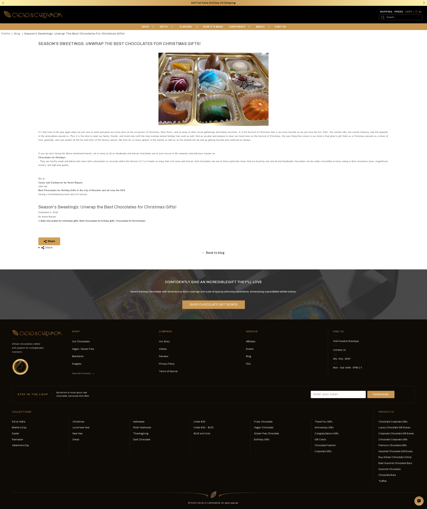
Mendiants (78, 356)
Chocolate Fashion (325, 445)
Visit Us (280, 27)
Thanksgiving (140, 433)
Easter (15, 433)
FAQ (248, 364)
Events (250, 349)
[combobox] (400, 17)
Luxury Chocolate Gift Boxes (394, 427)
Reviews (163, 356)
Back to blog (215, 252)
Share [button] (49, 247)
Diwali (76, 439)
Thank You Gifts (323, 421)
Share (51, 241)
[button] (424, 3)
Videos (163, 349)
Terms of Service (168, 371)
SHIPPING (386, 12)
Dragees (76, 364)
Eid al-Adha (18, 421)
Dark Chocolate (141, 439)
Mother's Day (19, 427)
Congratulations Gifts (327, 433)
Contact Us (339, 350)
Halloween (139, 421)
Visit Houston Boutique (346, 341)
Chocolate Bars (387, 475)
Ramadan (17, 439)
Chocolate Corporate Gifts (392, 421)
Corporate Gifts (323, 451)
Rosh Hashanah (142, 427)
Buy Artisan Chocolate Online (394, 457)
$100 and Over (202, 433)
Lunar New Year (81, 427)
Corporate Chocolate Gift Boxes (396, 433)
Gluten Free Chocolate (266, 433)
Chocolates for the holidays (130, 221)
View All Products (81, 373)
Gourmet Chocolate (389, 469)
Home (5, 33)
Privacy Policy (166, 364)
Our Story (164, 341)
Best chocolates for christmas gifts (59, 221)
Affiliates (250, 341)
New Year (78, 433)
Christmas (78, 421)
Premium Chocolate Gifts (392, 445)
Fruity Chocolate (263, 421)
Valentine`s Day (20, 445)
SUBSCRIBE (381, 394)
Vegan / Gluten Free (83, 349)
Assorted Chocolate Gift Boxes (395, 451)
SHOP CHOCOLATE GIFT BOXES (213, 304)
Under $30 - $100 (204, 427)
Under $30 (199, 421)
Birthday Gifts (261, 439)
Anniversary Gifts (324, 427)
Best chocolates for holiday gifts (97, 221)
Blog (17, 33)
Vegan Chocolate (263, 427)
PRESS (398, 12)
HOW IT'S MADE (213, 27)
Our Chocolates (81, 341)
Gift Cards (320, 439)
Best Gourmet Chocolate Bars (395, 463)
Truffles (382, 481)
